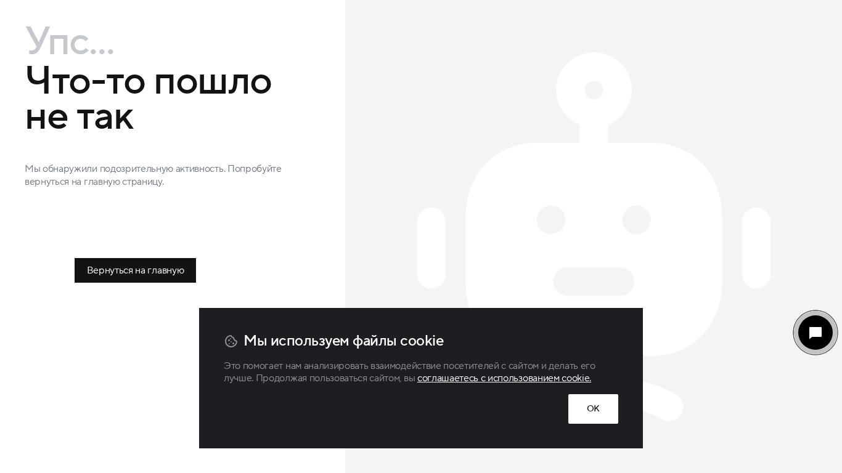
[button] (815, 332)
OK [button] (593, 408)
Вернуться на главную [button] (135, 270)
